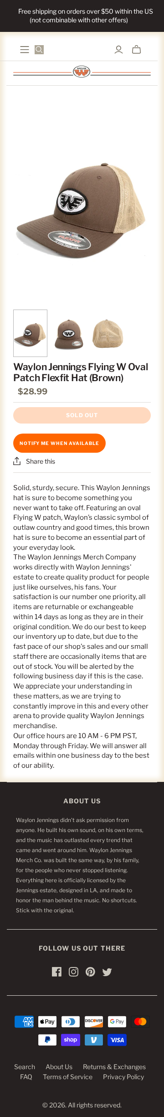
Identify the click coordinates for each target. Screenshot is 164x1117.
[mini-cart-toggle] (136, 50)
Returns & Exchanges (114, 1066)
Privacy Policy (123, 1077)
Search (24, 1066)
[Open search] (39, 49)
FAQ (26, 1077)
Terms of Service (67, 1077)
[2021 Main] (24, 49)
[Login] (118, 50)
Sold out (82, 415)
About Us (59, 1066)
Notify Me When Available (59, 443)
